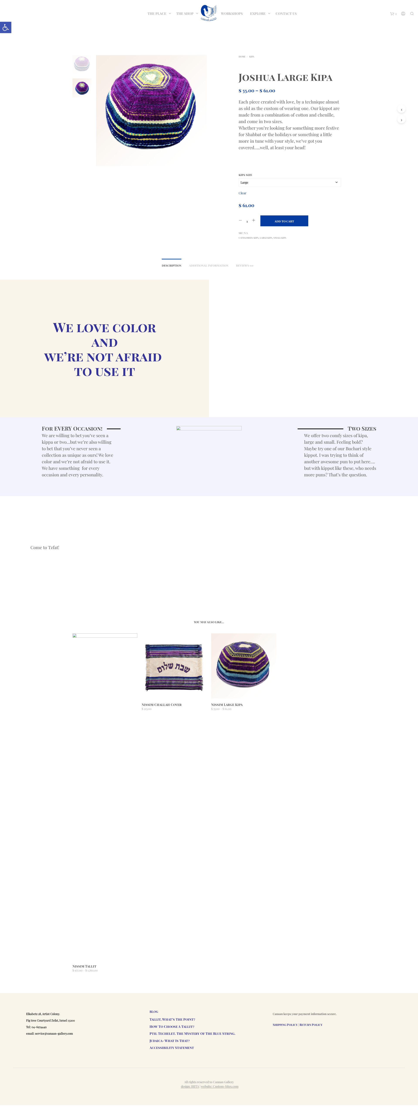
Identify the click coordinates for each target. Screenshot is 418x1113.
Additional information (208, 265)
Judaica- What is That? (170, 1041)
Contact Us (286, 13)
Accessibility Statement (172, 1047)
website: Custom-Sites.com (219, 1086)
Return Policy (311, 1025)
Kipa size (245, 175)
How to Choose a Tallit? (172, 1026)
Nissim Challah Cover (162, 704)
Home (242, 56)
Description (171, 265)
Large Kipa (266, 237)
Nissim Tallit (84, 966)
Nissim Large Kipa (227, 704)
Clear (242, 193)
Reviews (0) (244, 265)
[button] (5, 27)
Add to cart (284, 221)
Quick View (107, 956)
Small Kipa (279, 237)
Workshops (232, 13)
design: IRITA (190, 1086)
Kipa (251, 56)
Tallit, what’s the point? (172, 1019)
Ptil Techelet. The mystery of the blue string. (192, 1033)
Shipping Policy (285, 1025)
